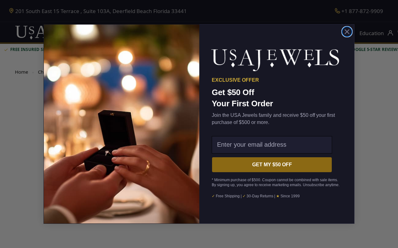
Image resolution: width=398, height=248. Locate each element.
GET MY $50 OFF (272, 164)
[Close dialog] (347, 32)
